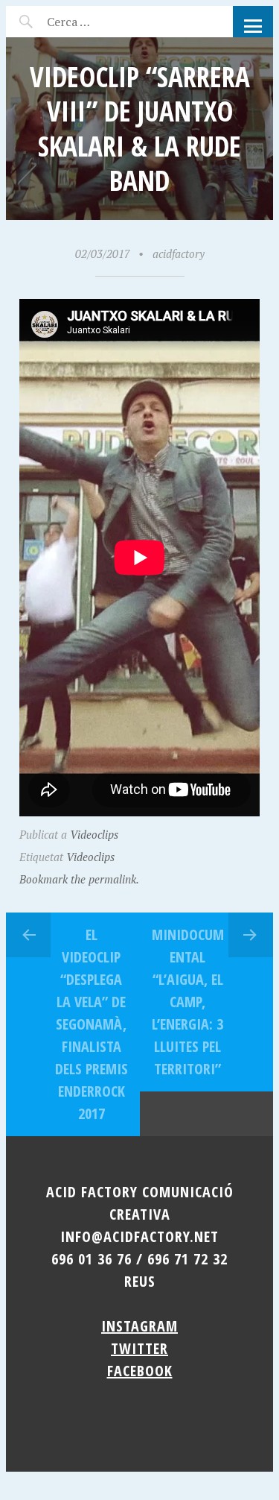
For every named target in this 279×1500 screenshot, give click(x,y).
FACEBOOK (140, 1371)
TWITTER (139, 1348)
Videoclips (94, 834)
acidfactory (179, 253)
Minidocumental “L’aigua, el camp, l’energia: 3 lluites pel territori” (188, 1001)
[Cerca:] (108, 21)
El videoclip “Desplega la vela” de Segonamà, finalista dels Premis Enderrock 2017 (91, 1024)
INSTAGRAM (139, 1326)
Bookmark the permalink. (79, 879)
